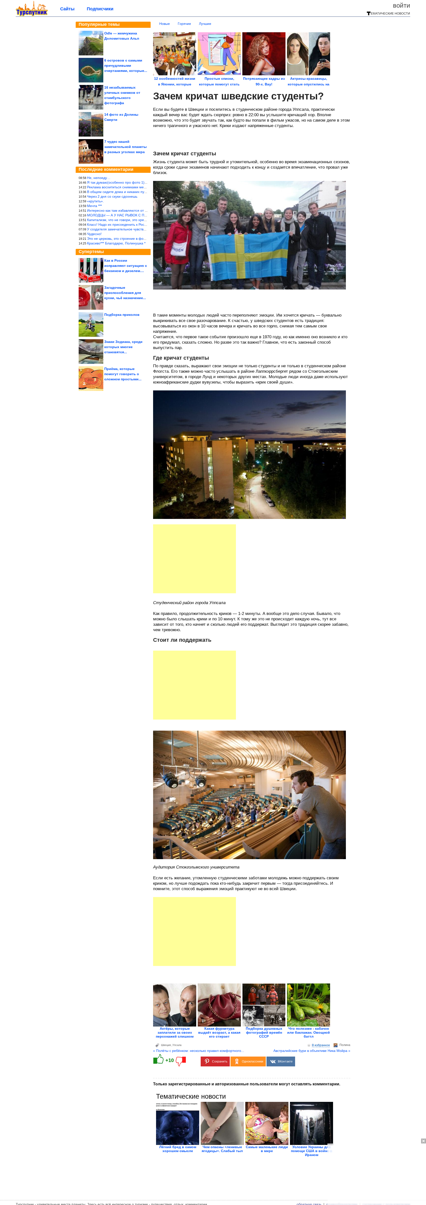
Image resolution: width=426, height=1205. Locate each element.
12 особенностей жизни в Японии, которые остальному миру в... (174, 84)
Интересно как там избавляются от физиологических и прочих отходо (143, 210)
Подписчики (100, 8)
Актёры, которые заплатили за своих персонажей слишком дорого (175, 1034)
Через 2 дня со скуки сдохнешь (112, 196)
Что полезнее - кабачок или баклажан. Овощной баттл (308, 1032)
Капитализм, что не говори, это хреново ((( (121, 220)
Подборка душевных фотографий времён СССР (264, 1032)
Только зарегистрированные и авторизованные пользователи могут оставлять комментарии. (246, 1084)
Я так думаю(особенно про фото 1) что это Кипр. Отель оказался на (142, 182)
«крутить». (95, 201)
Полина (344, 1045)
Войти (401, 5)
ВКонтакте (285, 1061)
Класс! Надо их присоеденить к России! (119, 224)
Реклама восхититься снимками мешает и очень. (126, 187)
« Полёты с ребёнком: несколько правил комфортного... (198, 1051)
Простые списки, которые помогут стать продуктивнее (219, 84)
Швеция (166, 1045)
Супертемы (91, 251)
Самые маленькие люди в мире (267, 1149)
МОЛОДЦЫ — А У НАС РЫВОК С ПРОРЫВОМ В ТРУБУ (132, 215)
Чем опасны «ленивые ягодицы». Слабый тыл (222, 1149)
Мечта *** (94, 206)
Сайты (67, 8)
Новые (164, 24)
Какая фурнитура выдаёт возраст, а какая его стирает (219, 1032)
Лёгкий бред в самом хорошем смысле (177, 1149)
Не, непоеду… (98, 178)
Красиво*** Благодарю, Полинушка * (116, 243)
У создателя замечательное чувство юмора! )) (124, 229)
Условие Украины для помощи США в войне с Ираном (311, 1151)
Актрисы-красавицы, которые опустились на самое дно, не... (308, 84)
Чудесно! (94, 234)
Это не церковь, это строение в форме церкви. (125, 239)
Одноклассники (252, 1061)
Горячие (184, 24)
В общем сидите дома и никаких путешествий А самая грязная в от (141, 192)
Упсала (176, 1045)
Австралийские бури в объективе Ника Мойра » (311, 1051)
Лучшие (205, 24)
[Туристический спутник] (32, 15)
